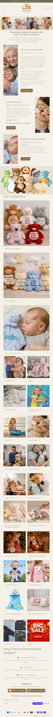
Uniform (7, 644)
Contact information (46, 716)
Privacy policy (32, 714)
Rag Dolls (8, 440)
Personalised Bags (35, 585)
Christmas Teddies (11, 556)
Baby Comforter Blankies (13, 353)
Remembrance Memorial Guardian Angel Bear (13, 526)
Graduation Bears (11, 585)
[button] (2, 8)
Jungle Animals (10, 381)
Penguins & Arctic (34, 498)
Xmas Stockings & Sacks (37, 556)
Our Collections (27, 90)
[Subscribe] (26, 703)
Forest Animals (34, 469)
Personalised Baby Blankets (38, 614)
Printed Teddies (10, 301)
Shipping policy (37, 716)
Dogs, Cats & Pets (11, 498)
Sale (30, 644)
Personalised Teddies (16, 714)
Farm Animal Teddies (12, 469)
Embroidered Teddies (12, 248)
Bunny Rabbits (10, 409)
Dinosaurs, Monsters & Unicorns (36, 410)
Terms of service (46, 714)
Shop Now (25, 158)
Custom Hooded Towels (13, 614)
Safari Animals (33, 440)
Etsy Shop (11, 127)
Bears (31, 381)
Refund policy (39, 714)
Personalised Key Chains (37, 525)
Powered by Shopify (24, 714)
